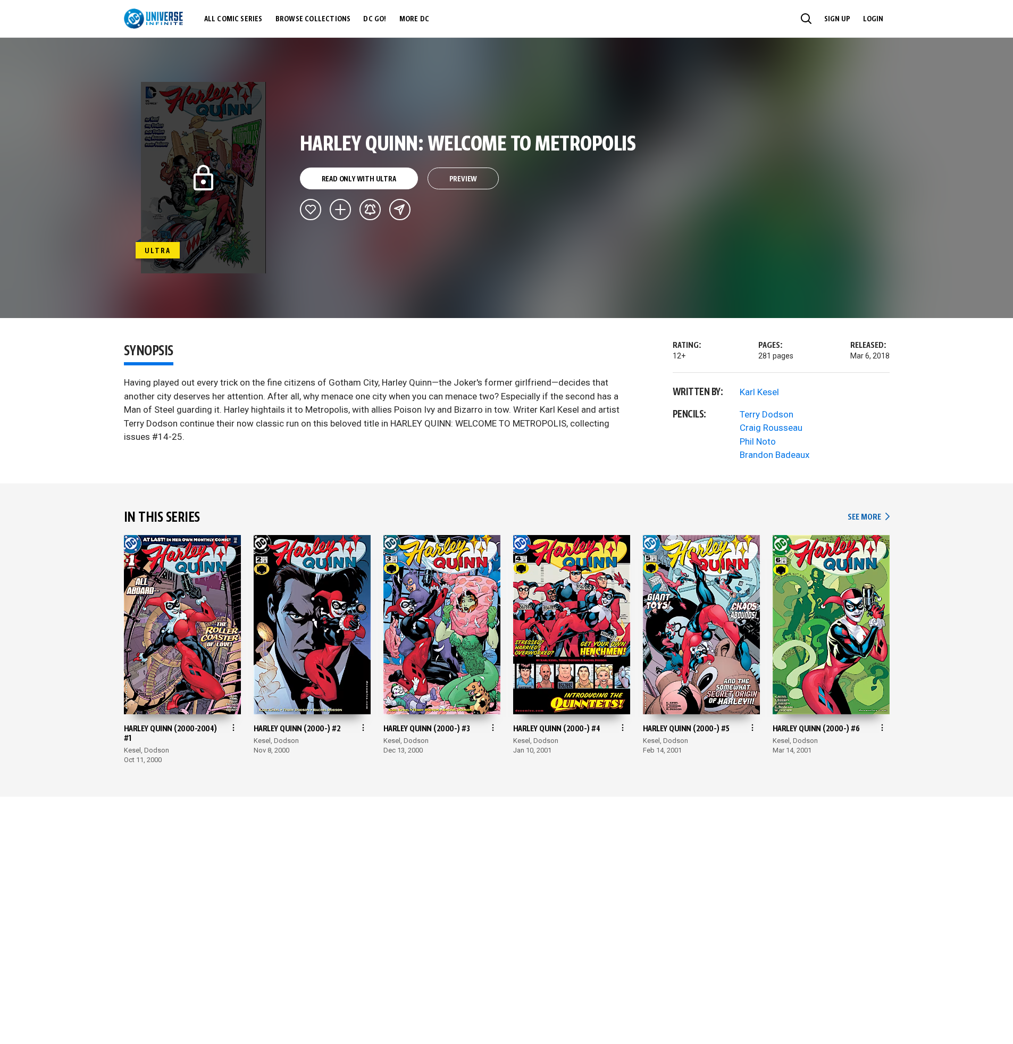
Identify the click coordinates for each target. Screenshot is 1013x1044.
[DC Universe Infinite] (153, 18)
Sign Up (837, 19)
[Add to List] (340, 209)
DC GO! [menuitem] (374, 19)
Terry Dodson (766, 414)
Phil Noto (758, 441)
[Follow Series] (370, 209)
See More (868, 517)
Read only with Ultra (359, 179)
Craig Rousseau (771, 427)
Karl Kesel (759, 392)
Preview (463, 179)
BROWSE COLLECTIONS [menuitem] (313, 19)
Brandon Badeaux (774, 454)
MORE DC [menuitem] (414, 19)
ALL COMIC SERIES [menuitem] (233, 19)
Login (873, 19)
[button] (806, 18)
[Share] (400, 209)
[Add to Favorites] (310, 209)
